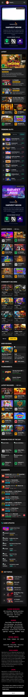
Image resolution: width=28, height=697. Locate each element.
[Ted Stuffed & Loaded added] (6, 565)
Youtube (9, 639)
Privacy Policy (13, 644)
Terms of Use (20, 644)
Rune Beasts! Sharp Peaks (15, 543)
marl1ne (7, 480)
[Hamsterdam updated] (6, 534)
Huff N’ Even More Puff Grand (15, 156)
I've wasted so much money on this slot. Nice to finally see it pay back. (20, 321)
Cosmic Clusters (16, 377)
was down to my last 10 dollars (7, 308)
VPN (11, 627)
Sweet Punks (8, 450)
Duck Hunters (14, 165)
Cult (3, 354)
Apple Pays (5, 631)
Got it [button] (13, 693)
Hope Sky (7, 485)
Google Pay (11, 631)
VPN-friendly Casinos (13, 616)
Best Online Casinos (18, 612)
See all (16, 229)
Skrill (13, 633)
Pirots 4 (13, 178)
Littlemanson (4, 333)
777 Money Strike (21, 112)
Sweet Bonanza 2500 (15, 152)
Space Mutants (8, 263)
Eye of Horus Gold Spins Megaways (8, 112)
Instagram (14, 639)
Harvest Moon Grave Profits (15, 138)
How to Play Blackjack (9, 624)
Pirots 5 (13, 147)
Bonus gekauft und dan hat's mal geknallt (7, 334)
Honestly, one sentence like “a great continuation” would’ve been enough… (20, 357)
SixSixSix (4, 318)
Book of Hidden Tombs (21, 396)
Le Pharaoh (4, 305)
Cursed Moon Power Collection (21, 432)
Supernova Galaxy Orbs (21, 420)
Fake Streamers (5, 629)
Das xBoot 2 (18, 354)
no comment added (18, 308)
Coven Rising (16, 88)
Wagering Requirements (18, 627)
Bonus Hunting (8, 622)
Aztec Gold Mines (21, 450)
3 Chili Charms (18, 491)
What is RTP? (6, 627)
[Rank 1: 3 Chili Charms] (10, 578)
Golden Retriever (8, 420)
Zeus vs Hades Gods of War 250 (19, 318)
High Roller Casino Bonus (18, 611)
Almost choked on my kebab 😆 (20, 334)
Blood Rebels (4, 292)
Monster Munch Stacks (21, 123)
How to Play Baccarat (17, 622)
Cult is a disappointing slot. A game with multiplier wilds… (6, 357)
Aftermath (8, 123)
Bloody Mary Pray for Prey (18, 593)
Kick (18, 639)
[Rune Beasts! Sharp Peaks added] (6, 544)
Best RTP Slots (22, 629)
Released (6, 134)
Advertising (10, 646)
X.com (4, 639)
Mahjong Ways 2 (15, 174)
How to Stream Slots (18, 626)
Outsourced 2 (14, 143)
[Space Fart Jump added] (6, 555)
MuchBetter (17, 631)
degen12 (17, 307)
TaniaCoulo (17, 320)
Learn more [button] (5, 689)
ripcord (7, 497)
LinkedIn (22, 639)
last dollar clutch (5, 321)
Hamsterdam (7, 70)
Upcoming (15, 134)
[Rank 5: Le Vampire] (10, 600)
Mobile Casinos (10, 614)
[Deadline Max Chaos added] (6, 539)
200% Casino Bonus (7, 611)
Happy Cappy (8, 408)
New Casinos (17, 614)
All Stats (22, 134)
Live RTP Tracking (14, 629)
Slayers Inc (16, 292)
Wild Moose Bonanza (8, 433)
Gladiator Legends (18, 331)
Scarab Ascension (21, 263)
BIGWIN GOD (4, 293)
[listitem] (7, 41)
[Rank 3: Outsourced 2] (10, 589)
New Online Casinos (8, 612)
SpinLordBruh (8, 491)
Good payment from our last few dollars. (7, 295)
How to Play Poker (19, 624)
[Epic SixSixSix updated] (6, 560)
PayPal (22, 631)
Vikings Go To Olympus (8, 462)
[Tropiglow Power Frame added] (6, 529)
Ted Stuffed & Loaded (14, 564)
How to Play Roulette (8, 626)
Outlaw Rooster (8, 276)
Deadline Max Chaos (13, 538)
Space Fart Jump (13, 554)
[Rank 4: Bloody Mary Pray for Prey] (10, 595)
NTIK (6, 514)
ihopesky (17, 293)
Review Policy (6, 644)
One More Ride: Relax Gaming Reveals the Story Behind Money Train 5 (18, 98)
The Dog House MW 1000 (18, 370)
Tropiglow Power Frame (8, 239)
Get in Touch (16, 646)
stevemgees (17, 333)
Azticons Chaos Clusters (21, 462)
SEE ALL (4, 338)
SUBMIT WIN (13, 338)
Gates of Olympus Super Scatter (15, 160)
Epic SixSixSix (12, 559)
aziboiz (4, 307)
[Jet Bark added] (6, 550)
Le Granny (13, 169)
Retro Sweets (17, 305)
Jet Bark (11, 548)
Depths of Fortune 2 (21, 408)
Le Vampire (16, 80)
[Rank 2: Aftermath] (10, 583)
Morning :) (16, 295)
